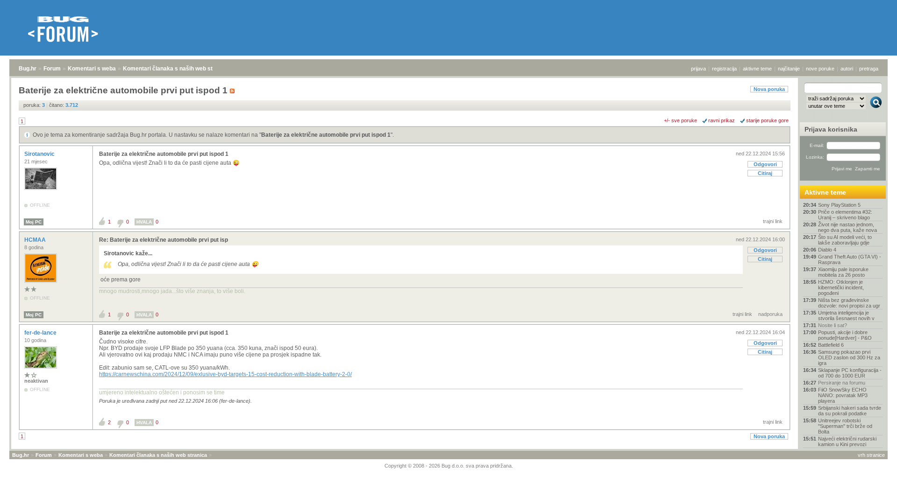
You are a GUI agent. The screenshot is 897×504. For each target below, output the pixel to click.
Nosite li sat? (832, 325)
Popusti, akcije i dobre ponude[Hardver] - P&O (845, 335)
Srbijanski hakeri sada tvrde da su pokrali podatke (849, 410)
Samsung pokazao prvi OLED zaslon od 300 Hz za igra (849, 357)
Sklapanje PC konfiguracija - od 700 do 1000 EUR (850, 372)
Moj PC (34, 221)
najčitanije (789, 68)
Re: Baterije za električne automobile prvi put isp (163, 240)
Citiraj (765, 173)
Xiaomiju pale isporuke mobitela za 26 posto (843, 272)
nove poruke (820, 68)
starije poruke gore (767, 120)
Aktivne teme (825, 192)
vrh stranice (871, 455)
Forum (52, 68)
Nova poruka (769, 89)
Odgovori (765, 164)
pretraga (868, 68)
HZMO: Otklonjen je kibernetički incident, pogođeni (841, 287)
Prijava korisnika (830, 129)
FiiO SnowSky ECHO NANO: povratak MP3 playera (843, 395)
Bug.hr (27, 68)
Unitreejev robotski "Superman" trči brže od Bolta (845, 426)
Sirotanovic (40, 154)
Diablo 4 (827, 249)
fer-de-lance (41, 332)
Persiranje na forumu (841, 382)
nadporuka (770, 314)
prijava (698, 68)
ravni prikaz (721, 120)
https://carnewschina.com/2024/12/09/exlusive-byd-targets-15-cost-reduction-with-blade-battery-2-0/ (225, 374)
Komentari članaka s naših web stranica (176, 68)
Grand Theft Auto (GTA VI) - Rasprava (849, 259)
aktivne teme (757, 68)
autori (846, 68)
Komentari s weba (92, 68)
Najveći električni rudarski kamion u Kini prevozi (847, 441)
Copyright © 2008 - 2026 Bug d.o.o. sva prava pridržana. (448, 466)
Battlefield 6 (831, 345)
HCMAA (35, 240)
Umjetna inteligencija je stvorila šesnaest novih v (846, 315)
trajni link (773, 221)
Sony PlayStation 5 (839, 205)
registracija (724, 68)
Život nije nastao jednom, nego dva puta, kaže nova (847, 227)
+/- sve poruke (680, 120)
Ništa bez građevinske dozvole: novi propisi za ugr (849, 302)
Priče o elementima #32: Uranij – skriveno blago (845, 214)
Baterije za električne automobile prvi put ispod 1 (326, 135)
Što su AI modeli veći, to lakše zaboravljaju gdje (845, 239)
